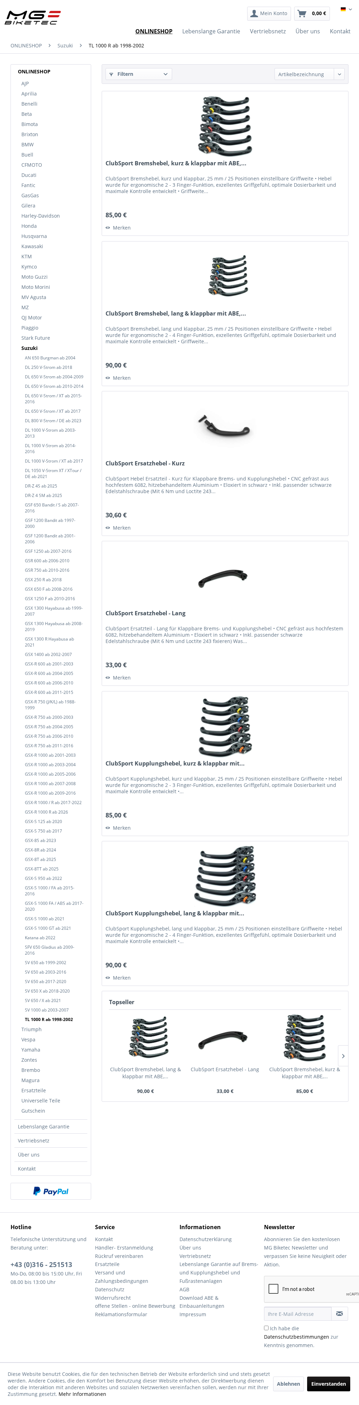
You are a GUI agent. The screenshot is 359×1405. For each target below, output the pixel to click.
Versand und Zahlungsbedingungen (121, 1276)
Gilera (28, 205)
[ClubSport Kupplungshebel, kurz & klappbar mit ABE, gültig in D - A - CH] (225, 726)
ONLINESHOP (34, 71)
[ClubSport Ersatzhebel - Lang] (225, 576)
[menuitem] (269, 14)
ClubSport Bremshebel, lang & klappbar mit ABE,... (176, 313)
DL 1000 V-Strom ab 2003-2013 (50, 433)
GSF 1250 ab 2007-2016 (48, 551)
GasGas (30, 195)
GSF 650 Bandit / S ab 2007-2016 (52, 508)
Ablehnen (288, 1383)
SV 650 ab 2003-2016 (45, 972)
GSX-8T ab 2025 (40, 859)
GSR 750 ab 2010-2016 (47, 570)
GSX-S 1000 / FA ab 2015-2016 (49, 891)
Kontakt (27, 1168)
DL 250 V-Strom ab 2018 (48, 367)
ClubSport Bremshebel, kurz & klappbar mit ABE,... (176, 163)
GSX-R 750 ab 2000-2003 (49, 717)
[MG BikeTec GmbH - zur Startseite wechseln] (33, 17)
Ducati (28, 175)
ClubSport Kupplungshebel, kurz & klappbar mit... (175, 763)
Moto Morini (35, 287)
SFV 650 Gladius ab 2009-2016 (49, 950)
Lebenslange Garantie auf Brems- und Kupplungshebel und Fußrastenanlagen (219, 1272)
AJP (25, 83)
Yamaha (30, 1049)
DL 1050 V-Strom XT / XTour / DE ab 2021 (53, 473)
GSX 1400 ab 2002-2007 (48, 654)
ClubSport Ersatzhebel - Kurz (145, 463)
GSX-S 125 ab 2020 (43, 821)
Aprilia (29, 93)
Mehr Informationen (82, 1394)
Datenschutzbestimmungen (296, 1336)
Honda (29, 226)
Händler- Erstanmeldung (124, 1247)
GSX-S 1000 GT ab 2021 (48, 928)
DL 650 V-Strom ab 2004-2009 (54, 377)
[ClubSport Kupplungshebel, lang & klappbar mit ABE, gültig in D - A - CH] (225, 876)
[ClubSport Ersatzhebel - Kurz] (225, 426)
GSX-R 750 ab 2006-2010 (49, 736)
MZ (25, 307)
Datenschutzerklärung (206, 1239)
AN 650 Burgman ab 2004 (50, 358)
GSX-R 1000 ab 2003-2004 (50, 765)
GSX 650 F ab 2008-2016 (49, 589)
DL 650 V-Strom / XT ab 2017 (53, 411)
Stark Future (35, 337)
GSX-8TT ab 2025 (42, 869)
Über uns (29, 1154)
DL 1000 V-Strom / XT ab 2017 (54, 461)
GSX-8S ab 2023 (40, 840)
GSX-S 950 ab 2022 (43, 878)
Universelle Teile (40, 1100)
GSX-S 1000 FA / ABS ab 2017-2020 (54, 906)
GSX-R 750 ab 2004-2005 (49, 727)
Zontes (29, 1059)
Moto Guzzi (34, 276)
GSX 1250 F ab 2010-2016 (50, 599)
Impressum (193, 1314)
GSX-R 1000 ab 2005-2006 (50, 774)
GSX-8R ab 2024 (40, 850)
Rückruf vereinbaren (119, 1256)
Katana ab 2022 (40, 938)
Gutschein (33, 1110)
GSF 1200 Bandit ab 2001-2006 (50, 539)
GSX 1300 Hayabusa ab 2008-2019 (54, 626)
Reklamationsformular (121, 1314)
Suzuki (29, 348)
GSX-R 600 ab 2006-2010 (49, 683)
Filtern (124, 74)
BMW (27, 144)
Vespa (28, 1039)
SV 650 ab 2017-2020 (45, 982)
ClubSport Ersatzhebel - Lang (145, 613)
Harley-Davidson (40, 215)
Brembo (30, 1070)
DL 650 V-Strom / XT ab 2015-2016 (53, 399)
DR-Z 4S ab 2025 (41, 486)
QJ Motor (31, 317)
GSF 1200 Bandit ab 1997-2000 (50, 523)
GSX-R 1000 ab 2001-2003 (50, 755)
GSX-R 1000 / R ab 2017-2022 (53, 803)
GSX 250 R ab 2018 (43, 580)
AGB (184, 1289)
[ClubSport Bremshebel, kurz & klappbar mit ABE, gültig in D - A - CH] (225, 126)
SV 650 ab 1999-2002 (45, 963)
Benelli (29, 103)
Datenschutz (109, 1289)
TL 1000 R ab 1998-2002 (49, 1019)
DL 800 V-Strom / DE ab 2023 (53, 421)
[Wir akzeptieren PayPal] (50, 1191)
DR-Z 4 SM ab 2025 (43, 495)
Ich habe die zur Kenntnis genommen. (301, 1336)
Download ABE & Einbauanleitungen (202, 1302)
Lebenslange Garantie (43, 1126)
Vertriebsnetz (33, 1140)
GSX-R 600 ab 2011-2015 (49, 692)
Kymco (29, 266)
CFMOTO (31, 164)
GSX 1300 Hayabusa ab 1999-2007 (54, 611)
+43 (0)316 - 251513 (41, 1264)
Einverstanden (328, 1383)
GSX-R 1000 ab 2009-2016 (50, 793)
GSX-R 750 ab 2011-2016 (49, 746)
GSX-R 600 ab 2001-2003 (49, 664)
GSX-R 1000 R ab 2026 (46, 812)
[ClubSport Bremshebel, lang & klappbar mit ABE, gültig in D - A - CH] (225, 276)
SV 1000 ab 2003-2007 (47, 1010)
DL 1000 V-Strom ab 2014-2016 (50, 449)
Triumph (31, 1029)
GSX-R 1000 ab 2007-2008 (50, 784)
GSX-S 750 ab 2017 (43, 831)
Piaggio (29, 327)
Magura (30, 1080)
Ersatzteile (33, 1090)
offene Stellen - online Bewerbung (135, 1306)
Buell (27, 154)
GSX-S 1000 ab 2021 (45, 919)
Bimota (29, 124)
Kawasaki (32, 246)
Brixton (29, 134)
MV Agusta (33, 297)
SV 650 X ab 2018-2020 (47, 991)
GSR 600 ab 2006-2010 (47, 561)
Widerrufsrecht (113, 1297)
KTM (26, 256)
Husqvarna (34, 236)
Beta (26, 114)
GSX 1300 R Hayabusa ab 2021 (49, 642)
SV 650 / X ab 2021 (43, 1000)
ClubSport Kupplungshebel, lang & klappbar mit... (175, 913)
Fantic (28, 185)
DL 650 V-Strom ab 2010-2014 (54, 386)
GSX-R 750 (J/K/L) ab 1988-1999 (50, 705)
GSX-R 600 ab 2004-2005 (49, 673)
